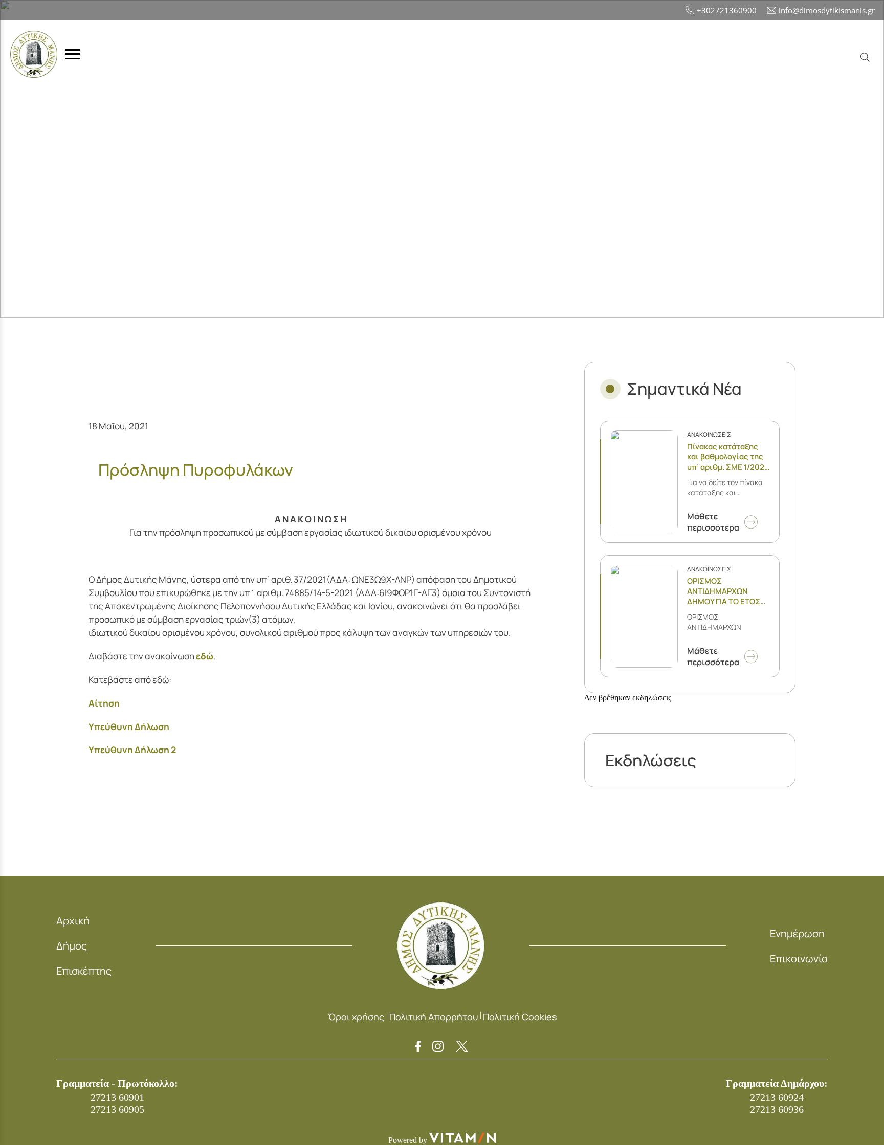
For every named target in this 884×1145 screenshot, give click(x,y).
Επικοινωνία (799, 958)
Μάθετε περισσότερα (713, 522)
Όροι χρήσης (356, 1016)
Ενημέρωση (797, 933)
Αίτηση (104, 703)
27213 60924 (777, 1097)
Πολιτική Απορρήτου (433, 1016)
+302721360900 (727, 10)
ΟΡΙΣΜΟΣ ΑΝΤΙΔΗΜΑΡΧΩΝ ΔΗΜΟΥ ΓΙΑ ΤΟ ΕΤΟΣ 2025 (723, 591)
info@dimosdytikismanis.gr (827, 10)
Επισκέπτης (84, 971)
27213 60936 (777, 1109)
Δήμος (71, 946)
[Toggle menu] (72, 54)
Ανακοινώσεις (709, 434)
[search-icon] (865, 57)
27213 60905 (117, 1109)
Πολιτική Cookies (520, 1016)
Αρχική (73, 921)
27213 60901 (117, 1097)
